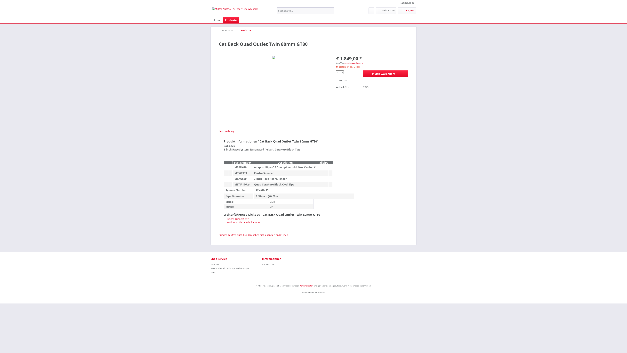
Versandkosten (306, 285)
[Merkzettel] (371, 10)
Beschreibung (226, 131)
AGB (213, 272)
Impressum (268, 264)
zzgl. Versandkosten (354, 62)
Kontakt (215, 264)
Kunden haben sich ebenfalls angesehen (265, 234)
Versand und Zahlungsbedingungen (230, 268)
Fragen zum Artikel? (237, 218)
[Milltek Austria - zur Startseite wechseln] (235, 11)
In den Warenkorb (383, 74)
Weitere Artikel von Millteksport (243, 222)
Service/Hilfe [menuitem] (407, 2)
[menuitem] (305, 12)
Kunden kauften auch (230, 234)
